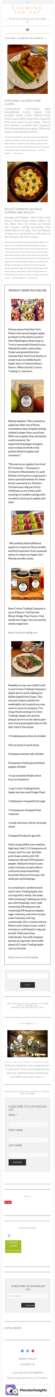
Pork (42, 143)
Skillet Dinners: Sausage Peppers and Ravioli (23, 210)
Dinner (38, 140)
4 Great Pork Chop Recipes (13, 137)
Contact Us (27, 1364)
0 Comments (17, 153)
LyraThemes (40, 1377)
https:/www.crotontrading (23, 957)
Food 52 (33, 249)
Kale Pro (38, 1372)
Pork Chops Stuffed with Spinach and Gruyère (25, 147)
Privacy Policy (27, 1358)
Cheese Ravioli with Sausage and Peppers (25, 245)
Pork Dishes (23, 150)
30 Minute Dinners (10, 242)
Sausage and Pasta (10, 268)
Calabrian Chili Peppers (12, 140)
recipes (17, 1251)
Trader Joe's (30, 275)
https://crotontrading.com (22, 632)
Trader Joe (22, 275)
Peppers (32, 262)
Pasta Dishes (24, 262)
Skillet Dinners (22, 271)
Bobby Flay (44, 137)
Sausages (13, 271)
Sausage (42, 265)
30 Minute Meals (24, 242)
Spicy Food (32, 150)
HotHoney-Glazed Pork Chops (19, 143)
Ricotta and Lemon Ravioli (30, 265)
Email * (13, 1115)
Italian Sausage (42, 252)
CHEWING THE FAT (27, 10)
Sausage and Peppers (25, 268)
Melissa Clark (35, 143)
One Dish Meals (16, 258)
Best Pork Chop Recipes (32, 137)
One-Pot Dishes (40, 258)
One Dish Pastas (28, 258)
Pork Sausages (16, 265)
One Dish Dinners (31, 255)
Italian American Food (18, 252)
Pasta (17, 262)
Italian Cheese (31, 252)
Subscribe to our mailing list (28, 1288)
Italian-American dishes (12, 255)
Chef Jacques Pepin (28, 140)
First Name (16, 1130)
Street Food (14, 275)
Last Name (15, 1145)
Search (27, 985)
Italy (22, 255)
